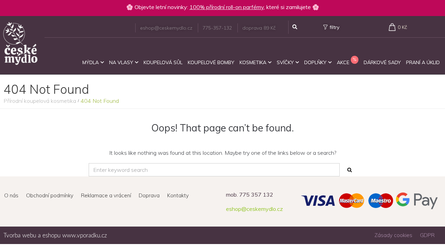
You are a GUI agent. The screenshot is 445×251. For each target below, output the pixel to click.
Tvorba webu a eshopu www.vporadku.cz (55, 235)
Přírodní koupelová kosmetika (39, 100)
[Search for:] (214, 169)
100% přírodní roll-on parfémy (226, 6)
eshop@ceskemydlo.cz (254, 208)
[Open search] (295, 27)
